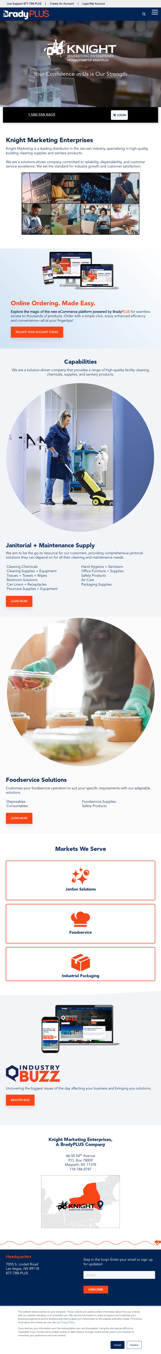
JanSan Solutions (80, 889)
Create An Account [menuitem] (62, 4)
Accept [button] (117, 1345)
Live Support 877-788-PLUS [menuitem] (24, 4)
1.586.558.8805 (41, 114)
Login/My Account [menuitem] (93, 4)
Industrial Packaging (80, 976)
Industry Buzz (20, 1100)
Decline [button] (134, 1345)
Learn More (19, 601)
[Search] (144, 14)
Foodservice (80, 932)
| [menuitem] (45, 4)
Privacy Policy (68, 1322)
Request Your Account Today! (37, 332)
